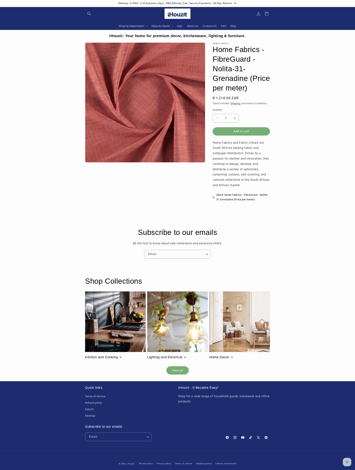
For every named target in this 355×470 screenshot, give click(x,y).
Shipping (236, 103)
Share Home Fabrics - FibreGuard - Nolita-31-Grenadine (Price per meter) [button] (242, 197)
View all (177, 370)
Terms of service (183, 463)
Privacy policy (164, 463)
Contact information (225, 463)
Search (89, 409)
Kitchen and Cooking (101, 357)
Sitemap (90, 415)
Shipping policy (204, 463)
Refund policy (93, 402)
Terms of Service (95, 396)
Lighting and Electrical (164, 357)
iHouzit (131, 464)
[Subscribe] (206, 254)
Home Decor (219, 357)
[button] (89, 14)
